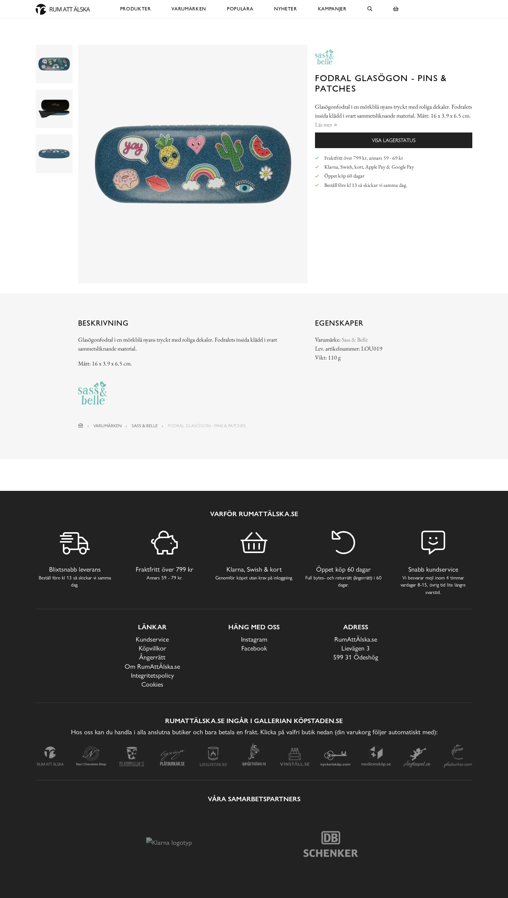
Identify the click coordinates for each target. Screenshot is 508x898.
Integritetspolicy (152, 675)
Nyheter (285, 9)
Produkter (135, 9)
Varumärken (188, 9)
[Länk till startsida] (80, 425)
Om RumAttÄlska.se (152, 666)
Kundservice (152, 639)
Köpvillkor (152, 648)
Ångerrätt (152, 657)
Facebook (254, 648)
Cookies (152, 684)
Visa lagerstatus (393, 140)
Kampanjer (332, 9)
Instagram (254, 639)
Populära (240, 9)
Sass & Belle (355, 339)
